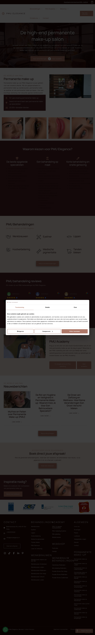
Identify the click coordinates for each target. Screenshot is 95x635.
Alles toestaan (74, 331)
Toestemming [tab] (19, 307)
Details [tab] (47, 307)
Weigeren (20, 331)
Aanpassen (46, 331)
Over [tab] (75, 307)
